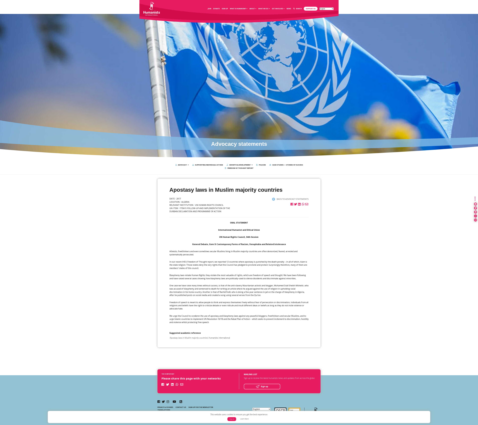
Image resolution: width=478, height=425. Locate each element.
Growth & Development (240, 165)
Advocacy (182, 165)
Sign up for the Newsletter (200, 407)
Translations (163, 410)
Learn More (244, 419)
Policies (262, 165)
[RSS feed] (180, 401)
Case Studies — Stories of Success (287, 165)
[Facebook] (158, 401)
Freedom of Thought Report (240, 168)
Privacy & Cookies (165, 407)
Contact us (181, 407)
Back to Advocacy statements (292, 199)
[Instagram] (168, 401)
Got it (232, 419)
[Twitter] (163, 401)
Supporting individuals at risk (209, 165)
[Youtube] (174, 401)
